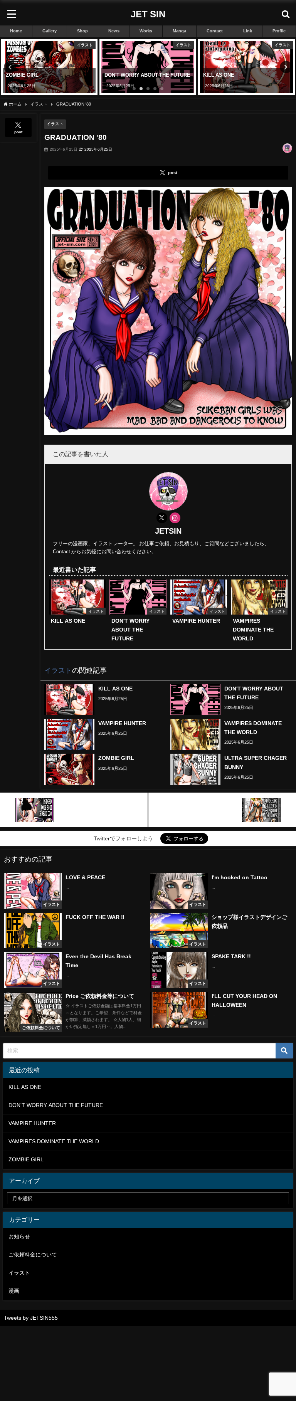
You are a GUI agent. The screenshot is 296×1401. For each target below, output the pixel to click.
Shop (82, 31)
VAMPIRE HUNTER (32, 1123)
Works (146, 31)
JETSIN (168, 531)
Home (16, 31)
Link (247, 31)
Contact (215, 31)
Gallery (49, 31)
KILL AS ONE (24, 1087)
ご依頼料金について (32, 1254)
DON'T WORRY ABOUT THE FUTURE (55, 1105)
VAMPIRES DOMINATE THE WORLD (53, 1141)
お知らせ (19, 1236)
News (113, 31)
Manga (179, 31)
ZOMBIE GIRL (26, 1159)
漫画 (13, 1290)
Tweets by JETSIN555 (31, 1317)
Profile (279, 31)
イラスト (55, 123)
